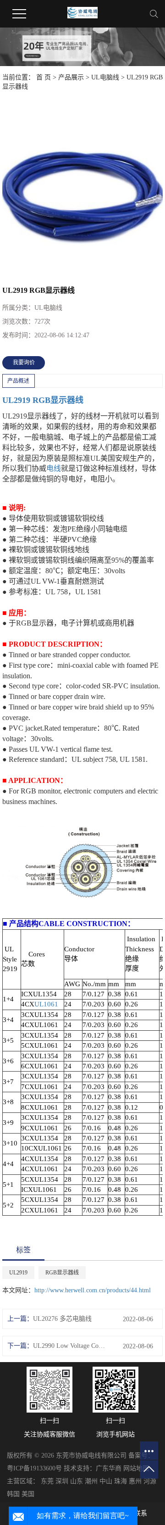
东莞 (47, 1481)
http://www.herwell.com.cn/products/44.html (92, 1290)
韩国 (13, 1494)
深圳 (61, 1481)
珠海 (120, 1481)
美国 (28, 1494)
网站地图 (136, 1468)
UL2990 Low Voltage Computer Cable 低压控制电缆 (70, 1345)
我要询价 (24, 362)
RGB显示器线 (58, 400)
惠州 (135, 1481)
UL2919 (16, 400)
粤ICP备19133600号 (34, 1468)
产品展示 (71, 77)
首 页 (43, 77)
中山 (105, 1481)
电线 (53, 468)
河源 (149, 1481)
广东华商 (108, 1468)
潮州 (91, 1481)
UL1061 (46, 1004)
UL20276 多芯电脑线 (62, 1318)
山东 (76, 1481)
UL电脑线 (105, 77)
